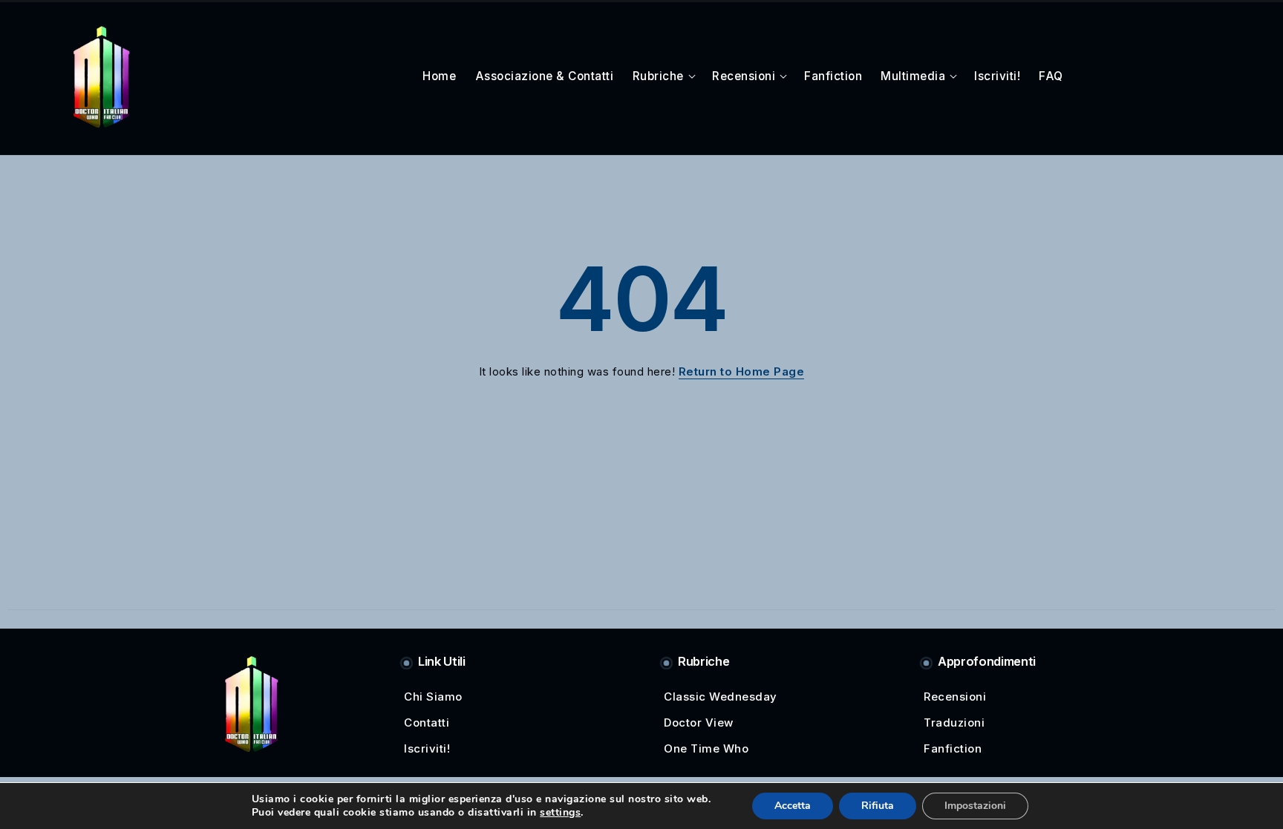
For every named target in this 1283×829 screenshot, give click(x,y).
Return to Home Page (742, 371)
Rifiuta (877, 806)
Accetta (792, 806)
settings (560, 812)
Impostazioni (975, 806)
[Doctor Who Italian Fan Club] (102, 75)
